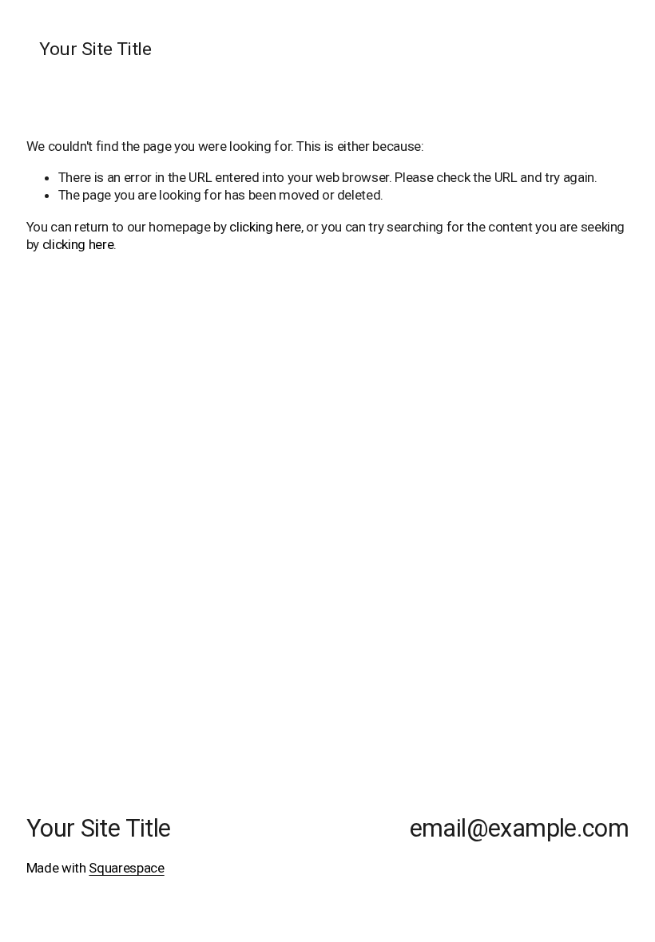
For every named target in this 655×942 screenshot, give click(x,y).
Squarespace (126, 868)
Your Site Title (95, 49)
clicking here (265, 227)
